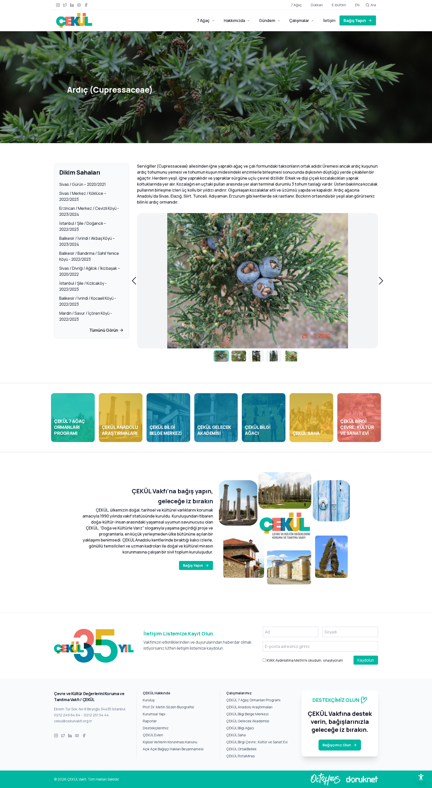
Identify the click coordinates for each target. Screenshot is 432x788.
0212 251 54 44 (96, 715)
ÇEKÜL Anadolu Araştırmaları (249, 707)
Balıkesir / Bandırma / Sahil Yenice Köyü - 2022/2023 (89, 256)
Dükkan (317, 4)
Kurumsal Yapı (154, 714)
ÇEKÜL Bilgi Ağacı (240, 728)
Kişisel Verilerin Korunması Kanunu (170, 742)
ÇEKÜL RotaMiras (240, 756)
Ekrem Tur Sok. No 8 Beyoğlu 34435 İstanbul (89, 709)
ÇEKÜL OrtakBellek (241, 749)
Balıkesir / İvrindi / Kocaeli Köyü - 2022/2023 (87, 301)
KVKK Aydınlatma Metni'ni (286, 660)
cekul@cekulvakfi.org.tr (73, 721)
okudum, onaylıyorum (304, 660)
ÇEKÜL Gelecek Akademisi (247, 721)
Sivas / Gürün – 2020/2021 (82, 184)
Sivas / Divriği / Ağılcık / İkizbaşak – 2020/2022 (89, 271)
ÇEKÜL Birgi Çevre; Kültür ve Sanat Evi (257, 742)
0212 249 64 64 (67, 715)
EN (357, 4)
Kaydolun (366, 660)
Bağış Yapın (355, 20)
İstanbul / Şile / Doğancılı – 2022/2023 (82, 226)
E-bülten (339, 4)
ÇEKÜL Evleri (153, 735)
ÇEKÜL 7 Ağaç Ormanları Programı (253, 700)
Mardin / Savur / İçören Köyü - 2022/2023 (85, 316)
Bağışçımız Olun (336, 745)
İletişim (329, 20)
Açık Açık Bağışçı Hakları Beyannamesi (173, 749)
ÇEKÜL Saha (236, 735)
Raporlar (150, 721)
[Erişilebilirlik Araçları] (421, 777)
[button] (134, 281)
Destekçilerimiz (155, 728)
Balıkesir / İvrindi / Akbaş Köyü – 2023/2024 (87, 241)
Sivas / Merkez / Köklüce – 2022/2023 (82, 196)
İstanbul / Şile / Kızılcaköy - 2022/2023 (83, 286)
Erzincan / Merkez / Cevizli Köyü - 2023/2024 (89, 211)
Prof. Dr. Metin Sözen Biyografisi (168, 707)
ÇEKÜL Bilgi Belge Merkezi (247, 714)
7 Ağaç (296, 4)
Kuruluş (148, 700)
